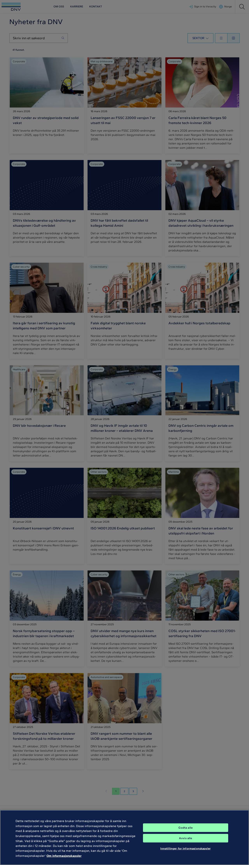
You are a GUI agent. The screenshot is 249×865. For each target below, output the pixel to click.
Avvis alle (185, 838)
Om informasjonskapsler (64, 856)
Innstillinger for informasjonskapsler (185, 848)
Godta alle (185, 827)
